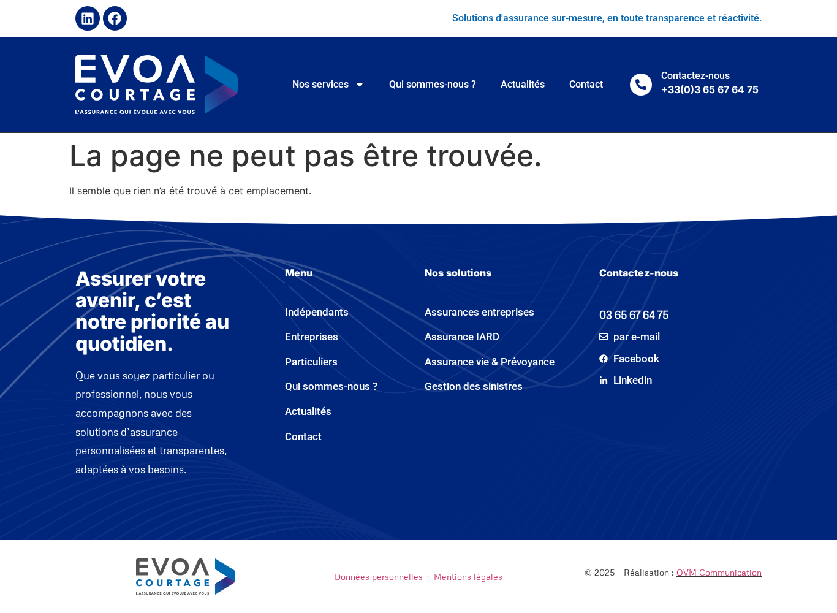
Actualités (523, 84)
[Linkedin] (87, 18)
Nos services (320, 84)
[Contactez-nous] (641, 85)
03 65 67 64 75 (633, 314)
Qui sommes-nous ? (432, 84)
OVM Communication (719, 572)
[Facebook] (115, 18)
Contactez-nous (695, 76)
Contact (586, 84)
